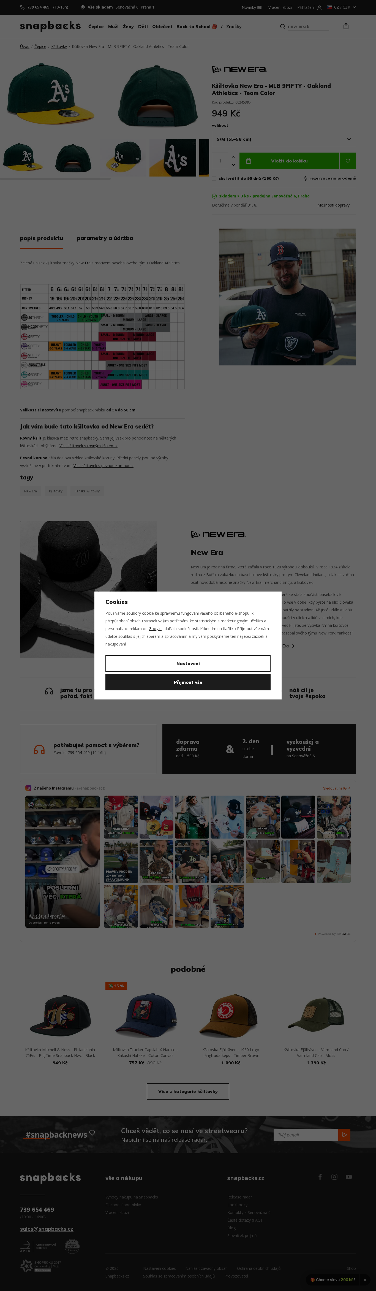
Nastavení (188, 663)
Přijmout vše (188, 682)
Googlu (155, 628)
